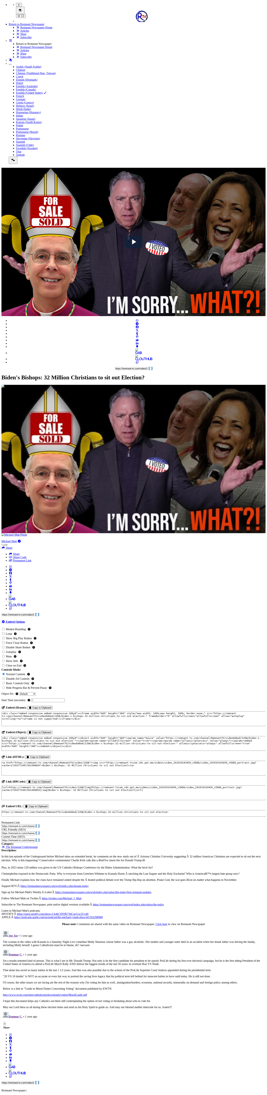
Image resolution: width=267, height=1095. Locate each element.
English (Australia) (27, 86)
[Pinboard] (137, 346)
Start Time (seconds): (13, 700)
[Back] (19, 5)
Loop (9, 633)
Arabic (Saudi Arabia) (28, 66)
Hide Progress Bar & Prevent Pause (26, 687)
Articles (24, 30)
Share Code (19, 557)
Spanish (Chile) (25, 145)
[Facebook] (137, 327)
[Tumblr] (137, 333)
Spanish (20, 141)
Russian (20, 135)
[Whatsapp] (137, 320)
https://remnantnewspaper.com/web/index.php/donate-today (55, 886)
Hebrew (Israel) (25, 105)
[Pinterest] (137, 336)
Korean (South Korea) (29, 122)
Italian (19, 115)
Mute (9, 656)
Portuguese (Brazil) (27, 131)
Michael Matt (9, 541)
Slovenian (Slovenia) (28, 138)
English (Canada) (26, 89)
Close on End (13, 665)
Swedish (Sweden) (27, 148)
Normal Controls (15, 674)
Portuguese (22, 128)
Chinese (20, 69)
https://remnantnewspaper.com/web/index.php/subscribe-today (128, 904)
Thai (18, 151)
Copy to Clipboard (41, 707)
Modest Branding (16, 629)
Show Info (12, 660)
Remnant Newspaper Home (36, 27)
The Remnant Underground (21, 847)
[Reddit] (137, 340)
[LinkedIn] (137, 343)
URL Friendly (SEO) (13, 829)
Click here (161, 924)
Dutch (19, 83)
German (20, 99)
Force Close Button (17, 642)
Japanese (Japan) (25, 118)
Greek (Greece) (25, 102)
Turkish (20, 154)
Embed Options (15, 621)
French (20, 96)
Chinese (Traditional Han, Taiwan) (36, 73)
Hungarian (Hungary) (28, 112)
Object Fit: (7, 693)
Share (16, 553)
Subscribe (26, 37)
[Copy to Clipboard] (137, 362)
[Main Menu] (20, 10)
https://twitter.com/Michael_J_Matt (61, 898)
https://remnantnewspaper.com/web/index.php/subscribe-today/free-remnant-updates (103, 892)
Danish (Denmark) (26, 79)
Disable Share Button (18, 647)
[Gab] (137, 352)
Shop (23, 34)
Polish (19, 125)
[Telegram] (137, 323)
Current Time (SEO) (13, 836)
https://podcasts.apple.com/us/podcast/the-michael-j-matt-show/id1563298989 (58, 917)
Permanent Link (21, 560)
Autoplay (11, 651)
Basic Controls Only (17, 683)
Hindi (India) (23, 109)
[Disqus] (133, 974)
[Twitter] (137, 330)
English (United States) (29, 92)
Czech (19, 76)
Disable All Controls (17, 678)
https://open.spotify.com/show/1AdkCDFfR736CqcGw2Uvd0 (52, 913)
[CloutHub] (137, 359)
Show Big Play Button (19, 638)
